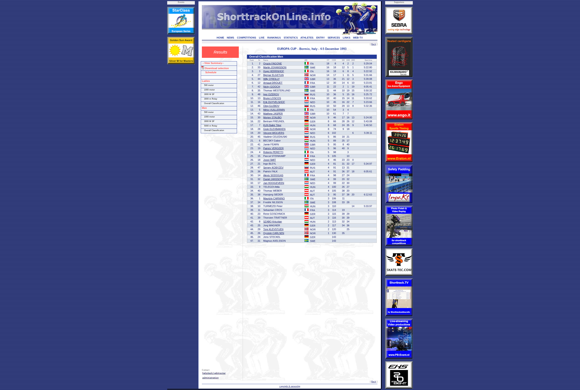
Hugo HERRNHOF (273, 71)
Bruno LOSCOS (272, 98)
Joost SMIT (269, 159)
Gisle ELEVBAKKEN (274, 129)
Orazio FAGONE (272, 63)
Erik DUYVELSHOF (274, 102)
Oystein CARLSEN (273, 233)
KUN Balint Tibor (272, 125)
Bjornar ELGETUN (273, 75)
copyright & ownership (289, 386)
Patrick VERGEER (273, 148)
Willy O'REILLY (271, 79)
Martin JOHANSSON (274, 67)
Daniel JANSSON (273, 179)
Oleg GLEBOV (271, 106)
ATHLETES (306, 37)
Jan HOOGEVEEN (273, 183)
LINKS (346, 37)
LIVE (261, 37)
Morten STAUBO (272, 117)
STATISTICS (291, 37)
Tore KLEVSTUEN (273, 229)
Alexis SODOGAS (273, 175)
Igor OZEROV (271, 94)
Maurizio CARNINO (274, 198)
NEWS (230, 37)
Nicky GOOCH (271, 86)
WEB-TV (358, 37)
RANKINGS (274, 37)
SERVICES (334, 37)
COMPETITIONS (246, 37)
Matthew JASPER (273, 113)
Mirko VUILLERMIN (274, 109)
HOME (220, 37)
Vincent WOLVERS (273, 133)
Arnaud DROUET (273, 82)
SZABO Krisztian (272, 221)
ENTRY (320, 37)
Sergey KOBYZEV (273, 167)
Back (373, 44)
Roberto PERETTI (273, 152)
